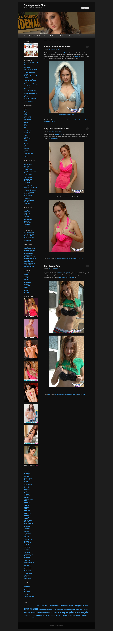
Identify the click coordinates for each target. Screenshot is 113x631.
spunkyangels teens (73, 394)
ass (34, 605)
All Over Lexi (27, 473)
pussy (48, 612)
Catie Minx (26, 166)
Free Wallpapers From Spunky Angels (58, 36)
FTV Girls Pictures (28, 218)
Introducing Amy (52, 265)
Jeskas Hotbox (27, 533)
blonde (52, 606)
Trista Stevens (27, 578)
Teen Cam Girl (27, 240)
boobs (75, 119)
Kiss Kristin (26, 541)
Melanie (26, 137)
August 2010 (27, 286)
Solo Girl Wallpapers (29, 192)
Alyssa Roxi (27, 476)
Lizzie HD (26, 551)
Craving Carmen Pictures (30, 171)
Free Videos (27, 126)
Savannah (26, 148)
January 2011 (27, 279)
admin (59, 49)
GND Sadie (26, 518)
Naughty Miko (27, 557)
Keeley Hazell (27, 224)
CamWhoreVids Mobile (29, 248)
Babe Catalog (27, 589)
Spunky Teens (27, 197)
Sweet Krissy (27, 198)
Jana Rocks (26, 531)
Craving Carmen (28, 169)
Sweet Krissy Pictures (29, 200)
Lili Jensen (26, 549)
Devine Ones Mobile (28, 252)
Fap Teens (26, 216)
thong (86, 615)
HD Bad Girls (27, 525)
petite (44, 612)
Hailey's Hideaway (28, 179)
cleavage (81, 119)
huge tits (56, 609)
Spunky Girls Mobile (29, 265)
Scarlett (26, 150)
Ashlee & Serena (28, 478)
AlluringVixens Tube (29, 232)
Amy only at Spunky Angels (66, 277)
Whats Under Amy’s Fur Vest (57, 46)
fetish (71, 605)
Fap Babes (26, 214)
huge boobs (51, 609)
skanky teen (73, 258)
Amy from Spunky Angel (62, 53)
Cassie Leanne (27, 119)
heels (48, 609)
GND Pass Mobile (28, 255)
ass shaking (66, 119)
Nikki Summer (27, 559)
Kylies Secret (27, 546)
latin (70, 609)
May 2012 (26, 274)
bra (77, 119)
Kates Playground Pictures (30, 187)
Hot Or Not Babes (28, 223)
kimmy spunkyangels (62, 609)
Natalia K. (26, 143)
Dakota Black (27, 489)
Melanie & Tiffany (28, 138)
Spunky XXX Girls (28, 572)
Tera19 (25, 576)
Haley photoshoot (28, 96)
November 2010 (27, 282)
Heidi (25, 129)
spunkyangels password (29, 615)
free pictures (66, 394)
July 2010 (26, 287)
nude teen (27, 612)
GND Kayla (26, 507)
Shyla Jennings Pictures (30, 190)
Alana (25, 108)
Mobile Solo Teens (28, 261)
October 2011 (27, 276)
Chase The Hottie (28, 483)
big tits (48, 605)
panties (33, 612)
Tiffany (25, 151)
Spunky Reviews (28, 195)
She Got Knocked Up (29, 562)
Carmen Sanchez (28, 117)
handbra (45, 609)
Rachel (25, 147)
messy (87, 609)
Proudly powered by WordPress (56, 625)
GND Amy (26, 497)
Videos (25, 155)
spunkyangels (80, 612)
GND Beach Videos (28, 499)
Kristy (25, 135)
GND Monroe (27, 512)
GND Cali (26, 500)
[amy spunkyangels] (66, 193)
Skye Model (26, 565)
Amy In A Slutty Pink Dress (56, 128)
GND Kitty (26, 509)
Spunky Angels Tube (29, 237)
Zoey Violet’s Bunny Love (30, 90)
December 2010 (27, 281)
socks (55, 612)
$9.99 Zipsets (27, 163)
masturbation (79, 609)
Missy (25, 140)
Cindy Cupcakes (28, 168)
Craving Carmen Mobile (29, 250)
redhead (52, 612)
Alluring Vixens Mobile (29, 247)
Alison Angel (27, 586)
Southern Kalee (27, 568)
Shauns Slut (27, 560)
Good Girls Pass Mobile (29, 256)
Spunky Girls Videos (29, 239)
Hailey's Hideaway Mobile (30, 258)
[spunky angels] (66, 251)
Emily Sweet (27, 494)
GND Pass (26, 515)
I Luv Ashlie (27, 182)
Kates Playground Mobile (30, 260)
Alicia (25, 109)
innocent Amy (58, 134)
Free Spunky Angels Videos (75, 36)
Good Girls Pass (28, 177)
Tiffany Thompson (28, 101)
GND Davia (26, 504)
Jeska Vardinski (27, 130)
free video (40, 609)
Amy (49, 119)
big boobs (71, 119)
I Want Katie (27, 530)
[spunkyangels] (66, 332)
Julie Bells (26, 534)
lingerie (73, 609)
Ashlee (25, 114)
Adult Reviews (27, 585)
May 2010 (26, 290)
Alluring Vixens (27, 210)
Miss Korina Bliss (28, 555)
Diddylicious (27, 172)
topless (29, 617)
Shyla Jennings (27, 189)
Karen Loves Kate (28, 538)
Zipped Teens (27, 203)
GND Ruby (26, 517)
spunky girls (86, 119)
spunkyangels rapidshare (42, 615)
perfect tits (77, 56)
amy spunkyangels (59, 119)
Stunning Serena (28, 573)
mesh (85, 609)
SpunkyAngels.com (54, 138)
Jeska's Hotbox (27, 184)
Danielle (26, 122)
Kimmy (25, 134)
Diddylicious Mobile (28, 253)
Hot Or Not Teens (28, 181)
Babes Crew (27, 211)
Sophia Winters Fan (28, 193)
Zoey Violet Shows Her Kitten (31, 69)
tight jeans (46, 121)
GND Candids (27, 502)
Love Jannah (27, 552)
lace (68, 609)
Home (25, 36)
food (74, 605)
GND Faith (26, 505)
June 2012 (26, 273)
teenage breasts (80, 615)
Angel (25, 113)
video (33, 618)
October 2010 (27, 284)
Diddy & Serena (27, 491)
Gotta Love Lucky (28, 520)
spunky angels (65, 612)
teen (73, 615)
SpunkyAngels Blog (35, 5)
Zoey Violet (26, 156)
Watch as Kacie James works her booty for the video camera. (31, 72)
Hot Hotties (26, 221)
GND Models (27, 510)
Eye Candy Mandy (28, 174)
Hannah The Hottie (28, 523)
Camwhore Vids (27, 479)
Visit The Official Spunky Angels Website (38, 36)
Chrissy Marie (27, 121)
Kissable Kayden (28, 543)
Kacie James (27, 132)
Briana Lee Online (28, 164)
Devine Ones (27, 213)
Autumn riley (27, 588)
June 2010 (26, 289)
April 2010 (26, 292)
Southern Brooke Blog (29, 596)
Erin (25, 124)
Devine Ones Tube (28, 235)
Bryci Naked (27, 591)
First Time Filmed (28, 496)
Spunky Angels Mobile (29, 263)
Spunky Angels (27, 570)
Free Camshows (28, 176)
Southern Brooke (28, 567)
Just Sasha (26, 536)
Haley (25, 127)
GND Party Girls (27, 513)
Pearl (25, 145)
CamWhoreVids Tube (29, 234)
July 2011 (26, 277)
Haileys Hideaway (28, 521)
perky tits (39, 612)
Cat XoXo (26, 481)
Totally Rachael (27, 201)
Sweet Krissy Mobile (29, 266)
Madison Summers (28, 554)
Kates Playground (28, 185)
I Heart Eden (27, 528)
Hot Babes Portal (28, 219)
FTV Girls (26, 594)
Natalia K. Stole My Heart (30, 79)
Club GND (26, 486)
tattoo (70, 615)
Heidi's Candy (27, 526)
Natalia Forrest (27, 142)
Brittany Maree (27, 116)
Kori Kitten (26, 544)
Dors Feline (26, 593)
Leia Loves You (27, 547)
